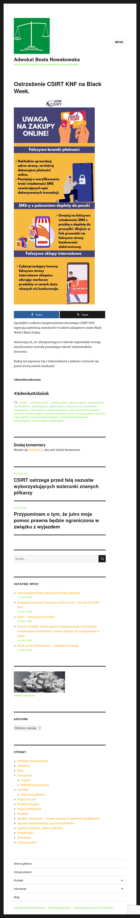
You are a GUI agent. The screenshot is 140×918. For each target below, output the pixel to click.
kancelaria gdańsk (85, 413)
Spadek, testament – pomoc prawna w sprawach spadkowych (58, 818)
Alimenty (23, 766)
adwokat (23, 402)
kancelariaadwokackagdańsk (44, 417)
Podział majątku (28, 804)
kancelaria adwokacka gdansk (60, 413)
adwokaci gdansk (78, 402)
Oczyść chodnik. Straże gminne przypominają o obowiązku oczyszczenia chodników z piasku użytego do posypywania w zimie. (58, 631)
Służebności (25, 833)
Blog (20, 770)
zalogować (36, 449)
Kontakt (23, 789)
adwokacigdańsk (96, 402)
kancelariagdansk (22, 420)
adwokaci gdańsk (59, 402)
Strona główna (23, 863)
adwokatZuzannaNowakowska (84, 409)
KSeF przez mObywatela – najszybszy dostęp (47, 645)
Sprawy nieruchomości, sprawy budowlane (46, 823)
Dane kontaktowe (33, 794)
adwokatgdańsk (21, 409)
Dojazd (25, 780)
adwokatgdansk (38, 409)
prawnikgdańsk (56, 420)
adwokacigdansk (22, 406)
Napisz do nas (26, 799)
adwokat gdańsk (40, 406)
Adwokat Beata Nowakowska (47, 59)
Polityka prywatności (35, 785)
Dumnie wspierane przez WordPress (93, 907)
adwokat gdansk (57, 406)
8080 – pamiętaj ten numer (36, 617)
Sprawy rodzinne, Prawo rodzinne (40, 828)
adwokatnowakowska (57, 409)
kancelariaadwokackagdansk (74, 417)
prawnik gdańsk (40, 420)
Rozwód (22, 813)
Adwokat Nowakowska (32, 761)
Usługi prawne (27, 842)
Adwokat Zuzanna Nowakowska (82, 406)
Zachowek (24, 837)
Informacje (24, 775)
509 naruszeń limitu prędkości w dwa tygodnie (48, 593)
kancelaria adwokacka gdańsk (29, 413)
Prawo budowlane (29, 809)
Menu (119, 42)
